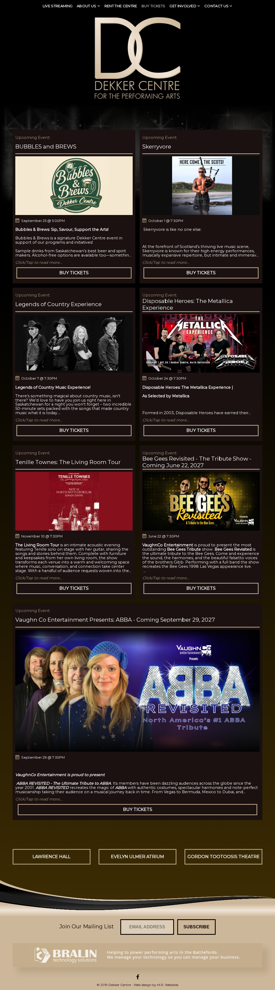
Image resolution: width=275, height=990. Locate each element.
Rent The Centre (120, 6)
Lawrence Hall (51, 856)
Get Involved (182, 6)
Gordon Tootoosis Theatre (223, 856)
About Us (86, 6)
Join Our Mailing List (86, 926)
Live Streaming (58, 6)
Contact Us (216, 6)
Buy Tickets (153, 6)
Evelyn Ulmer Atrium (137, 856)
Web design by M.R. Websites (156, 985)
